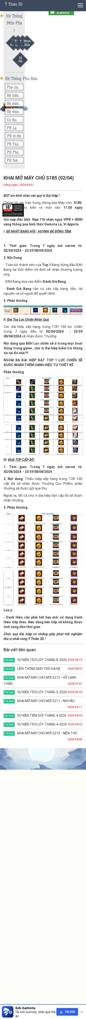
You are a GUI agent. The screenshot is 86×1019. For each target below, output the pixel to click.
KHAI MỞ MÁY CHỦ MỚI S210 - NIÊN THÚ (40, 733)
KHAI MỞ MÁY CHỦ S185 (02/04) (39, 178)
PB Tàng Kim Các (14, 143)
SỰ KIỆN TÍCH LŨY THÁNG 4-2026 (35, 724)
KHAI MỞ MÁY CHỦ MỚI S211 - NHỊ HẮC (39, 701)
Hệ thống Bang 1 (14, 111)
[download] (67, 1012)
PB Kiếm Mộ (14, 160)
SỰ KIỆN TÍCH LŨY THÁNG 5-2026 (35, 692)
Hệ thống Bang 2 (14, 103)
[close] (81, 1011)
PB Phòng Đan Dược (14, 152)
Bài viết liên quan (20, 649)
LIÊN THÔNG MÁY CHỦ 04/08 (32, 669)
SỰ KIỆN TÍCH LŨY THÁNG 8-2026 (35, 660)
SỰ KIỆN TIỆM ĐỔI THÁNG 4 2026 (35, 715)
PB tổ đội (14, 135)
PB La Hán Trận (14, 127)
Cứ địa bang (14, 119)
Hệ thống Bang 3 (14, 95)
